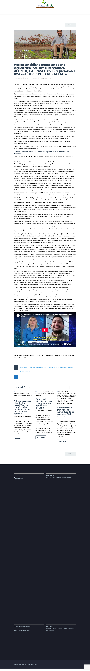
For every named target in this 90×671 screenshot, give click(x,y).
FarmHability (71, 367)
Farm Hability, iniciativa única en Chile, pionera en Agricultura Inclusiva (44, 403)
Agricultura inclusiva (26, 367)
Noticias (27, 78)
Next (69, 24)
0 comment (34, 78)
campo (34, 367)
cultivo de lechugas (41, 367)
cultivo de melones (52, 367)
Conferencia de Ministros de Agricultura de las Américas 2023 (65, 410)
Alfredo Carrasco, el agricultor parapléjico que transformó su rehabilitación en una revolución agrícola (22, 407)
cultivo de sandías (62, 367)
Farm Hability (18, 78)
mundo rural (26, 371)
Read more (19, 439)
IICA (21, 371)
